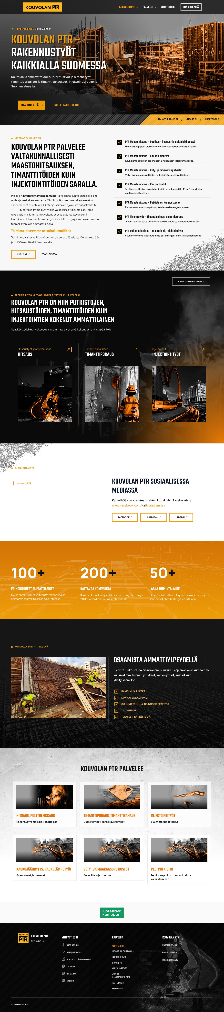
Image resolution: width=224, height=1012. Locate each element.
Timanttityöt (117, 963)
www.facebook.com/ (127, 505)
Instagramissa (155, 505)
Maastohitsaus (169, 945)
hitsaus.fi (191, 119)
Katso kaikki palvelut (190, 281)
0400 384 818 (73, 945)
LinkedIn (180, 517)
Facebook (124, 517)
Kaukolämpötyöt (119, 969)
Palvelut (117, 937)
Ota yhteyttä (30, 105)
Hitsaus (25, 354)
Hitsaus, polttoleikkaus (122, 952)
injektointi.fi (212, 119)
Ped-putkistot (118, 983)
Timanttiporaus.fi (168, 119)
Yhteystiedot (117, 989)
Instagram (153, 517)
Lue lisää (22, 254)
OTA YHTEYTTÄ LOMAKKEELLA (79, 960)
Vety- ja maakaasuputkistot (121, 976)
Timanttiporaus (99, 354)
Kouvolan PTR (24, 483)
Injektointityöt (166, 354)
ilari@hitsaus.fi (74, 953)
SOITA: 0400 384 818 (67, 105)
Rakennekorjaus (170, 960)
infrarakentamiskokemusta (39, 195)
